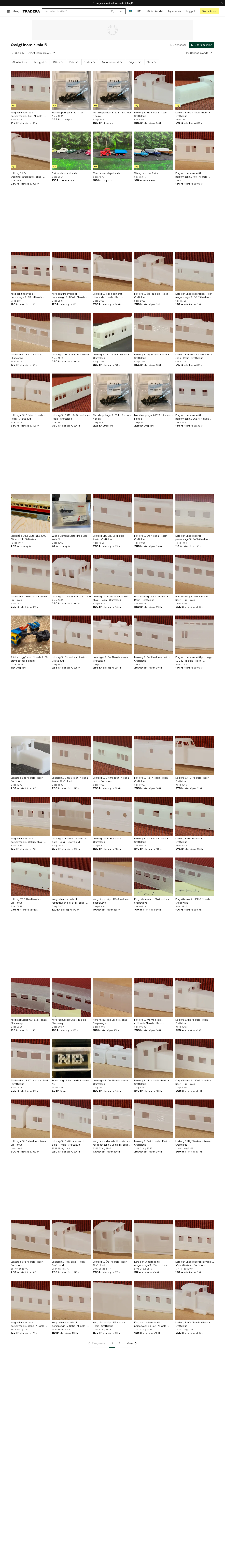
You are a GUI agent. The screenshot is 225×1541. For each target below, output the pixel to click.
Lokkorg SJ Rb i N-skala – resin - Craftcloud (151, 779)
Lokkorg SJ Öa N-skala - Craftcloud (71, 596)
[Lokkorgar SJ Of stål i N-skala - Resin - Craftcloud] (30, 393)
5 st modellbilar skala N (64, 173)
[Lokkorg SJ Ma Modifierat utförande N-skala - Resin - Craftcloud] (153, 997)
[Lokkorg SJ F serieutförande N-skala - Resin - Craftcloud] (71, 816)
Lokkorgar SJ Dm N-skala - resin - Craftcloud (111, 659)
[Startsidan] (31, 11)
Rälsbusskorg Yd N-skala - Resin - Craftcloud (29, 598)
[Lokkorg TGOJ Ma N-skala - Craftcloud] (30, 877)
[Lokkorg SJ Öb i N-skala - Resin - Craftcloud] (112, 1239)
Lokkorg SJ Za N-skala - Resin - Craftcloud (28, 779)
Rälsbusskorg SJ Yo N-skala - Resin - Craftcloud (30, 1082)
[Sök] (112, 11)
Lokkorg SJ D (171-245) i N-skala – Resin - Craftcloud (71, 417)
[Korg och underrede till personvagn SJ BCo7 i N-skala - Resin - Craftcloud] (194, 393)
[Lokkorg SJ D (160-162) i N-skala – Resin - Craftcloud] (71, 755)
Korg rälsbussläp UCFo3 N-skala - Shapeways (193, 901)
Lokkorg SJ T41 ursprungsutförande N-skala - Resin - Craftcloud (27, 175)
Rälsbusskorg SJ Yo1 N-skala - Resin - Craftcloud (191, 598)
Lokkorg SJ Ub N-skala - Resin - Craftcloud (151, 1082)
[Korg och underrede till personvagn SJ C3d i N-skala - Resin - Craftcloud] (30, 271)
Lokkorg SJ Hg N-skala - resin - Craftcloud (192, 1021)
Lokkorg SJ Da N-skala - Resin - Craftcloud (151, 537)
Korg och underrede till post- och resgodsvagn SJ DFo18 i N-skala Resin (111, 1143)
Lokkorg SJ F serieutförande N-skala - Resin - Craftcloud (69, 840)
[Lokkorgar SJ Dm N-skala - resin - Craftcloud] (112, 635)
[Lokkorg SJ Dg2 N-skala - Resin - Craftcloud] (194, 1118)
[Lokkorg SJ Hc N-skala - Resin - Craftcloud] (71, 1239)
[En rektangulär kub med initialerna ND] (71, 1058)
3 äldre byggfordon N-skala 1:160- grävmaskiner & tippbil (30, 659)
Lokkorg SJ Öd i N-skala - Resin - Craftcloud (152, 295)
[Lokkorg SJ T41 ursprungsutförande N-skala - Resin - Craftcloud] (30, 151)
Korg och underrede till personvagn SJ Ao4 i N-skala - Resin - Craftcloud (192, 175)
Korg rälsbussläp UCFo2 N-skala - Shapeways (152, 901)
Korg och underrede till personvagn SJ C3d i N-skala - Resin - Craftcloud (27, 295)
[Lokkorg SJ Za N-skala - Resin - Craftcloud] (30, 755)
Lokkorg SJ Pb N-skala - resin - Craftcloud (151, 840)
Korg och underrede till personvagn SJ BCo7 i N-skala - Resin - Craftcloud (192, 417)
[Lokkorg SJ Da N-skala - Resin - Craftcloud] (153, 513)
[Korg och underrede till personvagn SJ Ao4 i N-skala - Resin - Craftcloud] (194, 151)
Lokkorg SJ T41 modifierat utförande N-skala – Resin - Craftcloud (108, 295)
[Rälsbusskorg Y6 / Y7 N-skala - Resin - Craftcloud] (153, 574)
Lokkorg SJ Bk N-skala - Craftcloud (71, 354)
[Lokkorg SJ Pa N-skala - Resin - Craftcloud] (30, 1239)
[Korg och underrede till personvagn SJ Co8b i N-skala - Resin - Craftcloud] (71, 1300)
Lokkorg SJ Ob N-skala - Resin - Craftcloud (69, 659)
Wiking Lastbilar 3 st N (146, 173)
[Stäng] (222, 3)
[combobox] (79, 11)
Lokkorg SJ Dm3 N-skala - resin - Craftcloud (152, 659)
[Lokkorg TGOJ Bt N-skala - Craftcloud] (112, 816)
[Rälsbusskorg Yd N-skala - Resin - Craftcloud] (30, 574)
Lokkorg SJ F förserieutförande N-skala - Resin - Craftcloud (194, 356)
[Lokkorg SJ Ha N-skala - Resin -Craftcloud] (153, 90)
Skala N (19, 53)
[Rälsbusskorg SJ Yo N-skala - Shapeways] (30, 332)
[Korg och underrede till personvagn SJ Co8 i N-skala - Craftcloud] (153, 1300)
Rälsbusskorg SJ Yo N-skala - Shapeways (26, 356)
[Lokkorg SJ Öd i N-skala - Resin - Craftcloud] (153, 271)
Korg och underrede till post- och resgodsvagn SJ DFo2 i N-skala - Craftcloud (193, 295)
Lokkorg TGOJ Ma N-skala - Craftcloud (26, 901)
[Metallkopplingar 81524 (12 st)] (71, 90)
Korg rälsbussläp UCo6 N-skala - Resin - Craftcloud (193, 1082)
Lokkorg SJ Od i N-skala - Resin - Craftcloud (111, 356)
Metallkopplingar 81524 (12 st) (68, 112)
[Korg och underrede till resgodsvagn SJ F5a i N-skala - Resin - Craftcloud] (153, 1239)
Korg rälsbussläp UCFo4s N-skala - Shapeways (29, 1021)
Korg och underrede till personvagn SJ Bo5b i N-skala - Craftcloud (192, 537)
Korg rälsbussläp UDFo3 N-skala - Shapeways (111, 901)
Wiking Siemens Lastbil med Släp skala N (69, 537)
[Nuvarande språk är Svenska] (131, 11)
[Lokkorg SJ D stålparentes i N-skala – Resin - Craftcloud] (71, 1118)
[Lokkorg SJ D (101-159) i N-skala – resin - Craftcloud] (112, 755)
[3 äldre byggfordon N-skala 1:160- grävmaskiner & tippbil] (30, 635)
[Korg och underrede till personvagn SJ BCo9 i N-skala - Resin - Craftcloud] (71, 271)
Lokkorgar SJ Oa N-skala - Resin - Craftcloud (29, 1143)
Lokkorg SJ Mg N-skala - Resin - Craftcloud (151, 356)
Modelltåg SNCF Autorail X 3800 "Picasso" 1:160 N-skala (28, 537)
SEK (139, 11)
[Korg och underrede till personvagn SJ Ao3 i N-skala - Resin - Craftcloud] (30, 90)
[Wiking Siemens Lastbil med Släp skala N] (71, 513)
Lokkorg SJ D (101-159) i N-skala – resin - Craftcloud (112, 779)
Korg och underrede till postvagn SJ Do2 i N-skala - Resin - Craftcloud (193, 659)
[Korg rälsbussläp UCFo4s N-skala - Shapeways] (30, 997)
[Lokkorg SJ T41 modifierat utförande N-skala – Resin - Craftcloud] (112, 271)
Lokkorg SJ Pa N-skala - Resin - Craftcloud (28, 1263)
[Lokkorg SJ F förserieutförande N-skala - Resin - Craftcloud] (194, 332)
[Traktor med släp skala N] (112, 151)
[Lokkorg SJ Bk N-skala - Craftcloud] (71, 332)
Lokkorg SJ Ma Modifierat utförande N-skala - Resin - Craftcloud (149, 1021)
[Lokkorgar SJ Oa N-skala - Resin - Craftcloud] (30, 1118)
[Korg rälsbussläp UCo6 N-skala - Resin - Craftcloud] (194, 1058)
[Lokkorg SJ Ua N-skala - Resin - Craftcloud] (194, 90)
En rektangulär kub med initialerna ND (70, 1082)
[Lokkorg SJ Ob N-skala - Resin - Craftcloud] (71, 635)
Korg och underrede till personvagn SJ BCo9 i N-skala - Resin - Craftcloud (69, 295)
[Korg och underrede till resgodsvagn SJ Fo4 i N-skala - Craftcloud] (71, 877)
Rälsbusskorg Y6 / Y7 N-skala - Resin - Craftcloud (151, 598)
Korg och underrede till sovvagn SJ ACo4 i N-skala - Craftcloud (194, 1263)
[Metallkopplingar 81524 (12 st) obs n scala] (112, 90)
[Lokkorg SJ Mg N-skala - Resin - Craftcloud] (153, 332)
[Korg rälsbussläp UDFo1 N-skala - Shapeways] (112, 997)
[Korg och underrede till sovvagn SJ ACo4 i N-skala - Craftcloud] (194, 1239)
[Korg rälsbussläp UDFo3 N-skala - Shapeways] (112, 877)
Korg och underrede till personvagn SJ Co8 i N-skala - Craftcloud (151, 1324)
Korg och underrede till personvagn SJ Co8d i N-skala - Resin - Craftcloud (28, 1324)
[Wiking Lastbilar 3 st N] (153, 151)
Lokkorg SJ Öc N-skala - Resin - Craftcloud (192, 1324)
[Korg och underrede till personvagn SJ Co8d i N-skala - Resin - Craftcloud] (30, 1300)
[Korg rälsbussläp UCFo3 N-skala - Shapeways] (194, 877)
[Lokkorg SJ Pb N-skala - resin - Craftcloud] (153, 816)
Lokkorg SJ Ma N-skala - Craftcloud (188, 840)
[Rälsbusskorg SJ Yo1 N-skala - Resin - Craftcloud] (194, 574)
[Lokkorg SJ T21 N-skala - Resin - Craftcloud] (194, 755)
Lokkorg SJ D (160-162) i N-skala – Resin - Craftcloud (71, 779)
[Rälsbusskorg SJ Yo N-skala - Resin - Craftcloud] (30, 1058)
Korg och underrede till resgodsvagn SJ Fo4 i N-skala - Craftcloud (69, 901)
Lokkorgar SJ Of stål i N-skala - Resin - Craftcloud (28, 417)
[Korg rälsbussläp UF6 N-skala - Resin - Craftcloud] (112, 1300)
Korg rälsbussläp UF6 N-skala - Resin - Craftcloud (110, 1324)
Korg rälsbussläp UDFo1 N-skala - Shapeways (111, 1021)
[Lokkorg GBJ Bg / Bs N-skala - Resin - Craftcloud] (112, 513)
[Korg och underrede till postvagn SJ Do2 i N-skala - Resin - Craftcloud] (194, 635)
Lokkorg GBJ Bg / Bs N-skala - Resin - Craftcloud (109, 537)
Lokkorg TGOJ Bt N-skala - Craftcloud (108, 840)
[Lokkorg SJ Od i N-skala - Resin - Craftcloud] (112, 332)
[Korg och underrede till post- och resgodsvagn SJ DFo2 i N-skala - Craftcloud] (194, 271)
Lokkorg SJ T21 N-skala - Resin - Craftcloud (193, 779)
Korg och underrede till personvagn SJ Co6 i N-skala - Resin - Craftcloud (27, 840)
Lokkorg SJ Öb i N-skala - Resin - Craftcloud (111, 1263)
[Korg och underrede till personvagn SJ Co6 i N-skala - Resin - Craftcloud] (30, 816)
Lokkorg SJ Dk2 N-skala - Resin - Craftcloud (152, 1143)
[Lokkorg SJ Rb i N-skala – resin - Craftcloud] (153, 755)
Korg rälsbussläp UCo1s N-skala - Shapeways (70, 1021)
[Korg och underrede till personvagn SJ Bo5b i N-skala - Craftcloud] (194, 513)
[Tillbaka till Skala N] (12, 52)
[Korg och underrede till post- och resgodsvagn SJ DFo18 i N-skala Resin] (112, 1118)
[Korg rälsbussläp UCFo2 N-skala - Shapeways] (153, 877)
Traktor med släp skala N (106, 173)
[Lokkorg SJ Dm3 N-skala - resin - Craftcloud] (153, 635)
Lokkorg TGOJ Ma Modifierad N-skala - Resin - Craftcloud (111, 598)
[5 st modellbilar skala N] (71, 151)
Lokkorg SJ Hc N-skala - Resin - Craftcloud (69, 1263)
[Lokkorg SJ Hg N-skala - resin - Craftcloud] (194, 997)
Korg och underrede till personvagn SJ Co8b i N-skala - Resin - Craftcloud (69, 1324)
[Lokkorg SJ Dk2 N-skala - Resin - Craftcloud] (153, 1118)
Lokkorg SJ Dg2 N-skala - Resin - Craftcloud (193, 1143)
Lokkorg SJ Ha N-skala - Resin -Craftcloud (151, 114)
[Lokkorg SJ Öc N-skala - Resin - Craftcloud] (194, 1300)
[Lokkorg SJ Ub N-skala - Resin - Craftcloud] (153, 1058)
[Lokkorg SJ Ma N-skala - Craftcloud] (194, 816)
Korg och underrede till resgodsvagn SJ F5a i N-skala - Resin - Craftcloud (151, 1263)
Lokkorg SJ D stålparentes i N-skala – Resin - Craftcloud (68, 1143)
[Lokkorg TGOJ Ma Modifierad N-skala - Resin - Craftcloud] (112, 574)
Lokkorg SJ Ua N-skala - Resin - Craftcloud (192, 114)
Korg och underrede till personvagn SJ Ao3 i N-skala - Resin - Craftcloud (27, 114)
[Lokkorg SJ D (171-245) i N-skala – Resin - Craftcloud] (71, 393)
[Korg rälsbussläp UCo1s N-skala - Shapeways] (71, 997)
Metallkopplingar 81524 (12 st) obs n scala (112, 114)
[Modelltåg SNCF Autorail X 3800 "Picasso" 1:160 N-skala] (30, 513)
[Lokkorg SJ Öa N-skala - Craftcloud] (71, 574)
